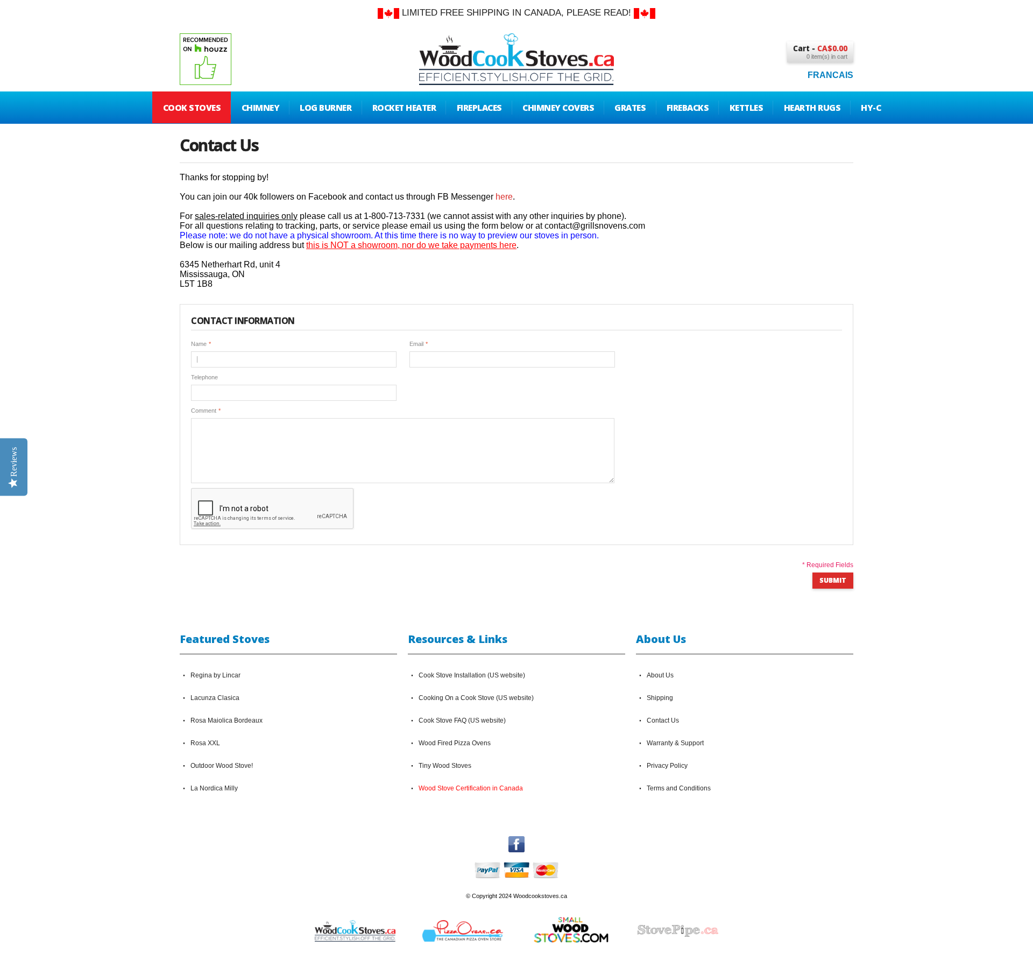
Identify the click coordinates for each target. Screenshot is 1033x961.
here (504, 196)
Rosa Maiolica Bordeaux (226, 720)
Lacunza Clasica (214, 698)
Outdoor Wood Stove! (221, 765)
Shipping (660, 698)
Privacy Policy (667, 765)
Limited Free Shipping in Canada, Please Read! (516, 13)
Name (199, 344)
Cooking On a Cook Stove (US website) (476, 698)
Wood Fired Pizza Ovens (455, 743)
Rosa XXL (205, 743)
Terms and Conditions (679, 788)
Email (416, 344)
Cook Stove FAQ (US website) (462, 720)
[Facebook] (516, 841)
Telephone (204, 377)
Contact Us (663, 720)
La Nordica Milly (214, 788)
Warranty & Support (675, 743)
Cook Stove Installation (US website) (472, 675)
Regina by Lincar (215, 675)
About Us (660, 675)
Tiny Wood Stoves (445, 765)
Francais (830, 75)
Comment (203, 410)
